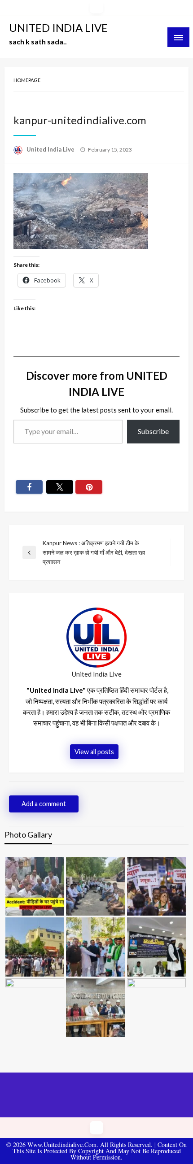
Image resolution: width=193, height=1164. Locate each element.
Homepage (26, 80)
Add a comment (44, 804)
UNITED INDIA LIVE (58, 27)
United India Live (51, 149)
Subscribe (153, 431)
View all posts (94, 752)
